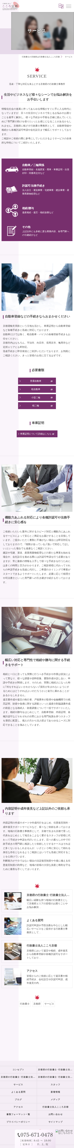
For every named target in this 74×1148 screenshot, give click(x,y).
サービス (49, 1004)
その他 (26, 226)
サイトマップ (56, 1122)
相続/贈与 (28, 208)
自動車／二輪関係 (33, 165)
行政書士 (25, 1004)
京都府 (37, 1004)
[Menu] (68, 6)
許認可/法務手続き (33, 185)
